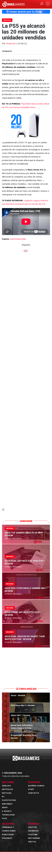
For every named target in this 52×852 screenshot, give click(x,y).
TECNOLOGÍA (8, 815)
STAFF (31, 789)
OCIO (4, 818)
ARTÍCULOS (7, 789)
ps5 (25, 251)
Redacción (11, 43)
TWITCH (32, 841)
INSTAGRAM (34, 838)
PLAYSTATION (9, 800)
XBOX (5, 807)
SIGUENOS (7, 838)
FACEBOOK (33, 831)
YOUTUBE (32, 834)
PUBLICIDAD (8, 834)
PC (3, 796)
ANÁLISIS (6, 785)
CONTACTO (33, 793)
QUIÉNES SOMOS (36, 785)
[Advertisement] (26, 394)
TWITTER (32, 827)
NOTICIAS (6, 793)
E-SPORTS (7, 811)
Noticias (7, 20)
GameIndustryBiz (18, 239)
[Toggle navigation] (48, 4)
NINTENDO (7, 804)
